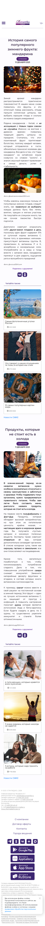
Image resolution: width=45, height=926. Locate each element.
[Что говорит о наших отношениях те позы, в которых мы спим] (22, 359)
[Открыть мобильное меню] (3, 23)
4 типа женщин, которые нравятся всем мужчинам (22, 683)
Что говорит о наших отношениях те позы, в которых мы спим (22, 364)
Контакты (21, 828)
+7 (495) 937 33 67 (22, 797)
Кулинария (22, 59)
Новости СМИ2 (11, 417)
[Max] (35, 841)
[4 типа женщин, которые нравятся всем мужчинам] (22, 678)
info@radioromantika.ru (25, 796)
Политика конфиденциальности (27, 920)
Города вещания (22, 833)
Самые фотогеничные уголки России (20, 322)
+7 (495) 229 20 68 (26, 799)
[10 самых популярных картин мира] (22, 401)
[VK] (22, 841)
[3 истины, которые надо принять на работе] (22, 762)
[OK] (16, 841)
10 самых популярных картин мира (19, 406)
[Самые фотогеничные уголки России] (22, 317)
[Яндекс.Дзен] (29, 841)
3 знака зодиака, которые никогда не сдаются (22, 725)
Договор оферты (21, 824)
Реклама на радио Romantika (27, 922)
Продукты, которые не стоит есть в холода (22, 434)
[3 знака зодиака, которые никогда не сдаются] (22, 720)
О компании (21, 819)
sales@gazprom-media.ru (15, 807)
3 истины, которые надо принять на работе (21, 767)
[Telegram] (9, 841)
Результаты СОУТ (8, 922)
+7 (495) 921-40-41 (10, 805)
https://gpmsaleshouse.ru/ (10, 809)
